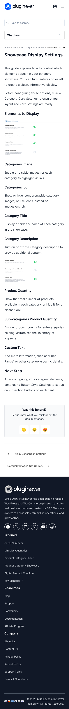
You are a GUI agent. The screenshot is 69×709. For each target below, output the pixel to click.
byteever (58, 698)
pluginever (43, 698)
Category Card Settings (21, 98)
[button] (34, 22)
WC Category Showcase (32, 47)
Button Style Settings (36, 384)
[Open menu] (62, 6)
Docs (15, 47)
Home (7, 47)
